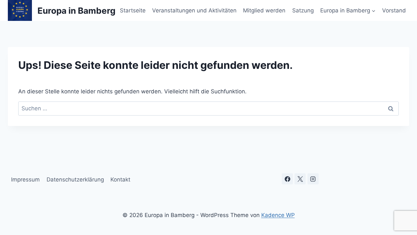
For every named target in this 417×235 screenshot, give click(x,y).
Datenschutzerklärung (75, 179)
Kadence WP (278, 215)
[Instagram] (313, 178)
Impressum (25, 179)
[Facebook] (287, 178)
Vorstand (394, 10)
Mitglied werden (264, 10)
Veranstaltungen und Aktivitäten (194, 10)
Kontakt (120, 179)
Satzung (303, 10)
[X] (300, 178)
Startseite (133, 10)
